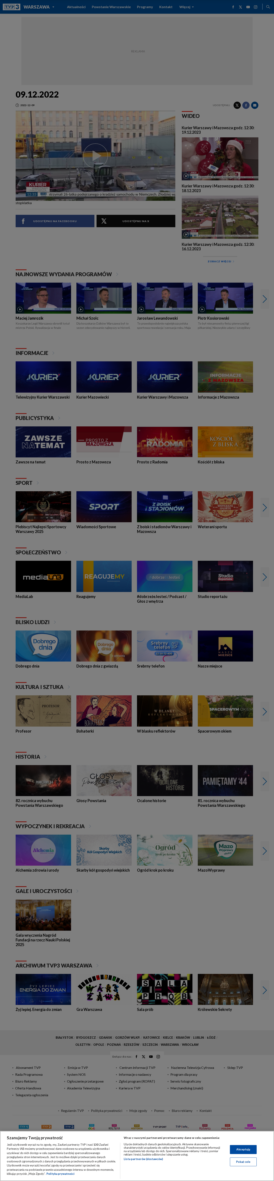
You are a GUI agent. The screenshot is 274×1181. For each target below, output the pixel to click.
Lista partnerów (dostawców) (143, 1159)
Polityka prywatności (60, 1173)
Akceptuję (243, 1149)
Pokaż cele (243, 1161)
